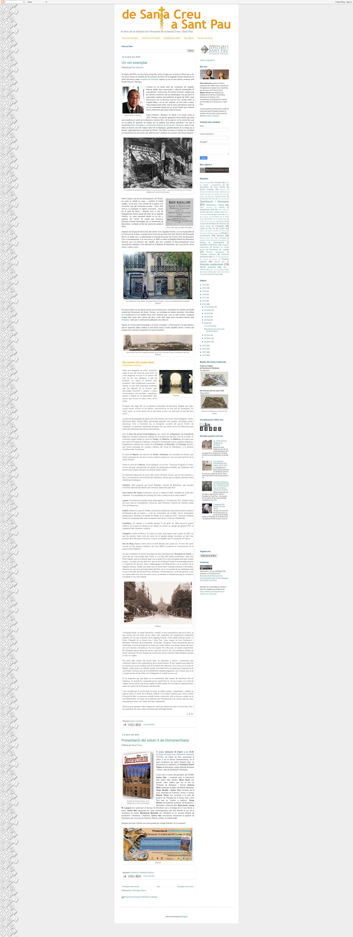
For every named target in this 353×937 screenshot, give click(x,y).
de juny (207, 317)
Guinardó (203, 223)
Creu (213, 199)
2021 (204, 285)
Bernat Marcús (215, 192)
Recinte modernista (211, 264)
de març (207, 335)
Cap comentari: (149, 724)
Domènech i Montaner (139, 873)
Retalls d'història (208, 267)
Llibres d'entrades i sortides (209, 230)
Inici (158, 887)
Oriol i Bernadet (220, 238)
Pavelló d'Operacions (220, 240)
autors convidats (213, 116)
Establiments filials (172, 38)
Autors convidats (136, 721)
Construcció (204, 199)
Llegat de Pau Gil (207, 228)
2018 (204, 294)
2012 (204, 352)
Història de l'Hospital (151, 38)
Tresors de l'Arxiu (205, 38)
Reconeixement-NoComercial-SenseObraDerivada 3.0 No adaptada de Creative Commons (214, 578)
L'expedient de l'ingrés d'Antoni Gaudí (219, 506)
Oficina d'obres (205, 238)
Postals (214, 259)
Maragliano (203, 233)
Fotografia (210, 214)
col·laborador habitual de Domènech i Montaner (165, 125)
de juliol (207, 313)
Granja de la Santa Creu (208, 221)
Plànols (205, 259)
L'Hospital (219, 226)
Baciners (223, 189)
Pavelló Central (205, 240)
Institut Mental (205, 226)
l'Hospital (125, 320)
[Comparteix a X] (134, 724)
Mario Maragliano (138, 125)
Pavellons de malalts (219, 249)
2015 (204, 304)
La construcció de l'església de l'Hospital (220, 443)
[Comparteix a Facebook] (137, 724)
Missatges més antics (185, 887)
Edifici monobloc (206, 207)
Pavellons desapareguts (215, 252)
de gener (208, 342)
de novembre (209, 307)
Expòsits (203, 212)
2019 (204, 291)
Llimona (224, 230)
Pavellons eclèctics (208, 254)
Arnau (227, 182)
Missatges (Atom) (139, 891)
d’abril (206, 323)
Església (221, 207)
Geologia (205, 217)
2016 (204, 301)
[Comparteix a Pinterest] (139, 724)
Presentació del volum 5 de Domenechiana (214, 330)
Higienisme (223, 223)
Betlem (224, 192)
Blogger (184, 917)
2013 (204, 349)
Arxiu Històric (219, 187)
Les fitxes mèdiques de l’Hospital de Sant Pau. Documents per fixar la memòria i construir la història (221, 486)
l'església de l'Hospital (149, 79)
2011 (204, 355)
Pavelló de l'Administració (212, 242)
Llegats (222, 228)
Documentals (222, 199)
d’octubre (208, 310)
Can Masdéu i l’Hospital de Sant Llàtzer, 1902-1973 (220, 463)
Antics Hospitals (216, 183)
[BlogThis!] (132, 724)
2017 (204, 298)
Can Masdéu (215, 194)
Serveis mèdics (207, 272)
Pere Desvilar (216, 257)
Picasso (226, 257)
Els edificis (188, 38)
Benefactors (204, 192)
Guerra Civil (222, 221)
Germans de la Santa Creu (216, 219)
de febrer (208, 338)
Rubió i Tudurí (213, 269)
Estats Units (222, 210)
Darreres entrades (130, 38)
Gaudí (227, 214)
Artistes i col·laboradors (212, 185)
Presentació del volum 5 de (155, 740)
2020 (204, 288)
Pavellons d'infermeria (208, 245)
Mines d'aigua (214, 233)
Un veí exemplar (134, 63)
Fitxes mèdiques (215, 212)
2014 (204, 346)
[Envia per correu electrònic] (129, 724)
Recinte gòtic (219, 262)
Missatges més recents (130, 887)
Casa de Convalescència (217, 196)
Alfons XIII (203, 182)
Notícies (151, 873)
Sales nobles (224, 269)
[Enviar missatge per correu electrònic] (124, 724)
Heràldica (212, 224)
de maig (207, 320)
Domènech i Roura (215, 205)
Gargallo (219, 214)
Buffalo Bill (203, 194)
